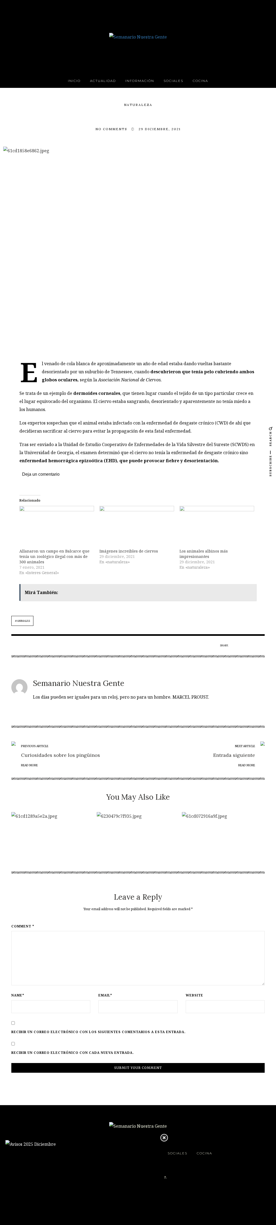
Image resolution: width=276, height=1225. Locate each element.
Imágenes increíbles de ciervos (128, 551)
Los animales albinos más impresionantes (204, 553)
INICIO (74, 81)
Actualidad (103, 81)
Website (194, 995)
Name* (17, 995)
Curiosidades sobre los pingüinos (60, 755)
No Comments (111, 129)
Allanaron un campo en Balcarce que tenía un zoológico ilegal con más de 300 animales (54, 556)
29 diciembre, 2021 (160, 129)
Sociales (173, 81)
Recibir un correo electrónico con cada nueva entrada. (72, 1053)
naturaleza (138, 105)
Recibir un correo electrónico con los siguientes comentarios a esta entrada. (98, 1032)
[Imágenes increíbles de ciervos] (136, 527)
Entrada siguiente (234, 755)
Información (139, 81)
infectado (122, 423)
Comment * (22, 926)
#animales (22, 621)
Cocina (200, 81)
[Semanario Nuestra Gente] (138, 36)
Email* (105, 995)
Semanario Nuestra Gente (78, 683)
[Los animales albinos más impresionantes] (217, 527)
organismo (80, 401)
